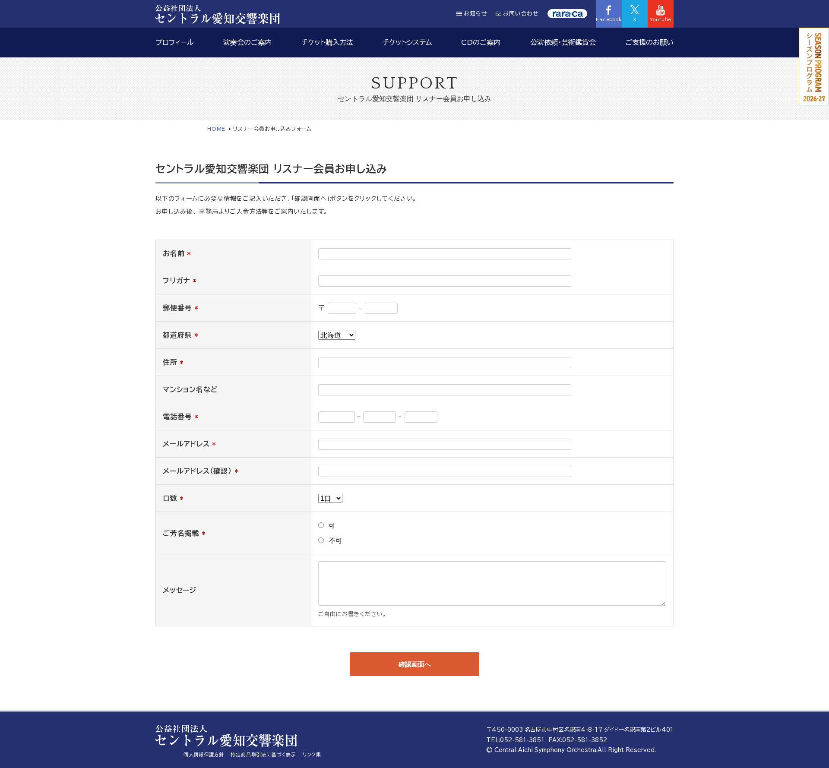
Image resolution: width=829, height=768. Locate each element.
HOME (216, 128)
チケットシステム (407, 42)
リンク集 (312, 754)
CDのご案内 (480, 42)
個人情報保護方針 (204, 754)
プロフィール (174, 42)
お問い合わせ (521, 13)
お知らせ (475, 13)
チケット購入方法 (327, 42)
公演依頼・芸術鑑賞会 (563, 42)
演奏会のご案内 (247, 42)
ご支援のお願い (649, 42)
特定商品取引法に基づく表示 (263, 754)
